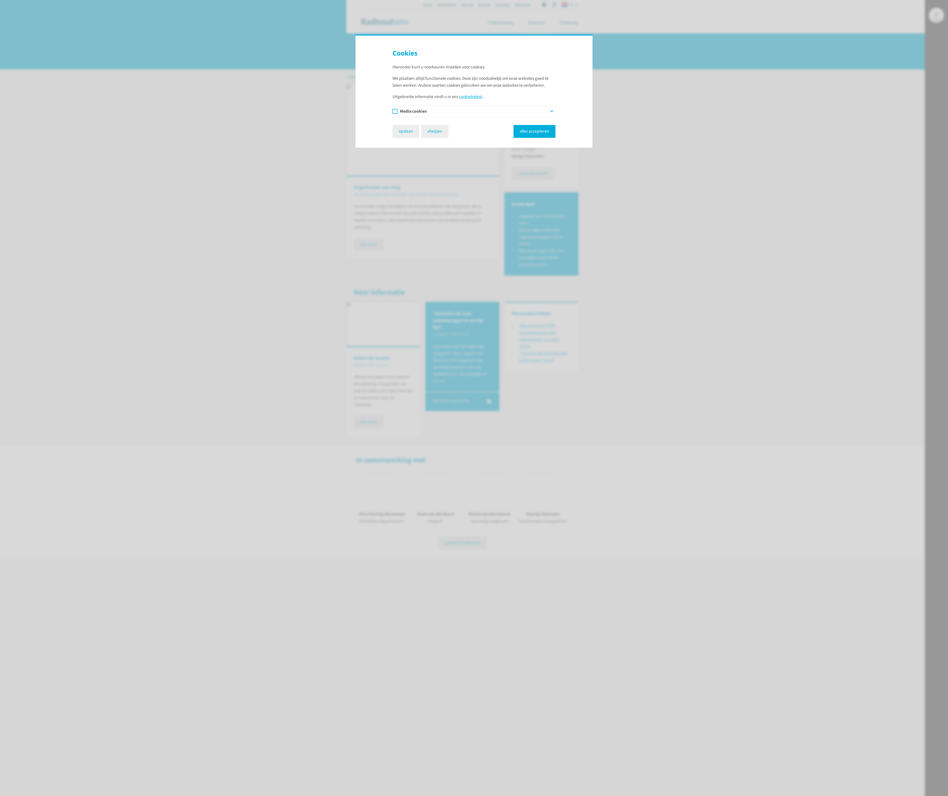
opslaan (406, 131)
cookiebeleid (470, 97)
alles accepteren (534, 131)
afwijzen (434, 131)
